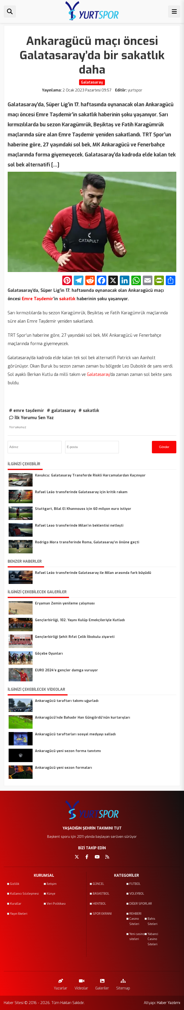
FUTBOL (135, 884)
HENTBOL (99, 904)
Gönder (164, 447)
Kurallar (15, 904)
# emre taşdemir (26, 410)
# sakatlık (89, 410)
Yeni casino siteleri (137, 936)
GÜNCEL (98, 884)
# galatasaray (61, 410)
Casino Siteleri (134, 921)
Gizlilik (14, 884)
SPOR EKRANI (102, 914)
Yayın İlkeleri (18, 914)
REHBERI (135, 914)
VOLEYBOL (136, 894)
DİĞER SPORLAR (140, 904)
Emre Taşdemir (37, 299)
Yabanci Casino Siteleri (153, 939)
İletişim (52, 884)
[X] (113, 281)
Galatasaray (98, 374)
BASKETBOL (101, 894)
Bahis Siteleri (152, 921)
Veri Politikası (56, 904)
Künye (51, 894)
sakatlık (66, 299)
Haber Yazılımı (168, 1002)
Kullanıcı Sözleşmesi (24, 894)
